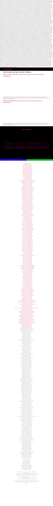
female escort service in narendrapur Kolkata (27, 292)
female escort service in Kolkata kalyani (27, 291)
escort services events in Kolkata (27, 277)
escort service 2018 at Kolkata (27, 220)
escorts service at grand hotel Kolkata (27, 285)
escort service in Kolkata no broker (27, 244)
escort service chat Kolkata (27, 226)
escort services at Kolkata (27, 274)
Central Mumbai (32, 143)
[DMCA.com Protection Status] (9, 158)
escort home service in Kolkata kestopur (27, 215)
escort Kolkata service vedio (27, 217)
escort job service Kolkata (27, 216)
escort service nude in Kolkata (27, 270)
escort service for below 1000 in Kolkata (27, 228)
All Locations (26, 129)
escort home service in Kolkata (27, 213)
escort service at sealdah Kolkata (27, 225)
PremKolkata (7, 69)
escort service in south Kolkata (27, 257)
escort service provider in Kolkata (27, 273)
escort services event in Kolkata (27, 276)
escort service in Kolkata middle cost (27, 242)
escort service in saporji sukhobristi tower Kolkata (27, 255)
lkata (30, 163)
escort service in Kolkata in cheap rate (27, 240)
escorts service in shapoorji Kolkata (27, 289)
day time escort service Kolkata (27, 207)
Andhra (20, 143)
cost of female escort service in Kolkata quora (27, 206)
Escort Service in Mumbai (32, 147)
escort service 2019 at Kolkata (27, 221)
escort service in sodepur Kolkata (27, 256)
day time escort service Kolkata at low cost (27, 208)
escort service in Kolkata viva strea (27, 248)
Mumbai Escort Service (20, 147)
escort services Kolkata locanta (27, 280)
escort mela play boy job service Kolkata (27, 219)
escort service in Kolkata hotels (27, 238)
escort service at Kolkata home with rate (27, 224)
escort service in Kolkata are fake (27, 234)
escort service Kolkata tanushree (27, 262)
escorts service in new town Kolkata (27, 288)
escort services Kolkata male (27, 281)
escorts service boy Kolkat (27, 286)
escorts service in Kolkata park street (27, 287)
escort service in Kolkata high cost (27, 236)
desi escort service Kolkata (27, 209)
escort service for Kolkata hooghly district (27, 229)
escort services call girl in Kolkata (27, 275)
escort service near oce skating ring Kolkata (27, 268)
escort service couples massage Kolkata (27, 227)
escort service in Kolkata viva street (27, 249)
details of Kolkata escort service (27, 210)
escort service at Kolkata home (27, 223)
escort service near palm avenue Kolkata (27, 269)
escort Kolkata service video (27, 218)
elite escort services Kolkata (27, 212)
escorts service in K (26, 163)
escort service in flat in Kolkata (27, 233)
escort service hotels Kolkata (27, 230)
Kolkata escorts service (27, 164)
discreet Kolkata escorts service (27, 211)
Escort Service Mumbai (44, 147)
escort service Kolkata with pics (27, 263)
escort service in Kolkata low (27, 241)
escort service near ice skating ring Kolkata (27, 267)
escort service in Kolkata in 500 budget (27, 239)
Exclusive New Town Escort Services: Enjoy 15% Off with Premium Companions (23, 75)
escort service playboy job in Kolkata (27, 272)
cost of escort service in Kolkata (27, 205)
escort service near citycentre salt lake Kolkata (27, 266)
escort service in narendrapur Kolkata (27, 251)
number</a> (26, 161)
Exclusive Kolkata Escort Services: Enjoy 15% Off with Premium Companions (22, 101)
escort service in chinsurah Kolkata (27, 232)
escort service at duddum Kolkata (27, 222)
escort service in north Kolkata (27, 252)
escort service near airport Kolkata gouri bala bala (27, 265)
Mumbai (9, 143)
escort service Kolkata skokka (27, 261)
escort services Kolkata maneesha (27, 282)
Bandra (40, 143)
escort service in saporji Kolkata (27, 254)
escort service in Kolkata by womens (27, 235)
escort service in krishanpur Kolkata (27, 250)
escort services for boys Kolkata (27, 278)
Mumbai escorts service (9, 147)
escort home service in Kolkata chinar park (27, 214)
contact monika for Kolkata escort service (27, 204)
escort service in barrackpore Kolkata (27, 231)
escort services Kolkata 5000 (27, 279)
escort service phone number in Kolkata (27, 271)
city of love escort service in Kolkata (27, 202)
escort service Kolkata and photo (27, 260)
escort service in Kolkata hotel (27, 237)
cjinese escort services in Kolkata (27, 203)
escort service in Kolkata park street (27, 245)
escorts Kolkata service (27, 284)
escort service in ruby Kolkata (27, 253)
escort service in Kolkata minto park (27, 243)
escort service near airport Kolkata (27, 264)
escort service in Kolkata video (27, 247)
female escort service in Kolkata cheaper (27, 290)
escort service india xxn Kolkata (27, 259)
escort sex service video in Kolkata (27, 283)
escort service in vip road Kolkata (27, 258)
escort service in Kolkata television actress (27, 246)
